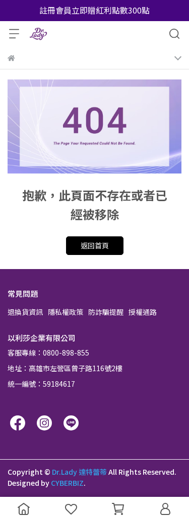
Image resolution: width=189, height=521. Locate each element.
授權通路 (143, 312)
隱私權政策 (65, 312)
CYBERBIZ (67, 483)
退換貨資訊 (25, 312)
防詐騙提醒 (105, 312)
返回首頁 (95, 245)
